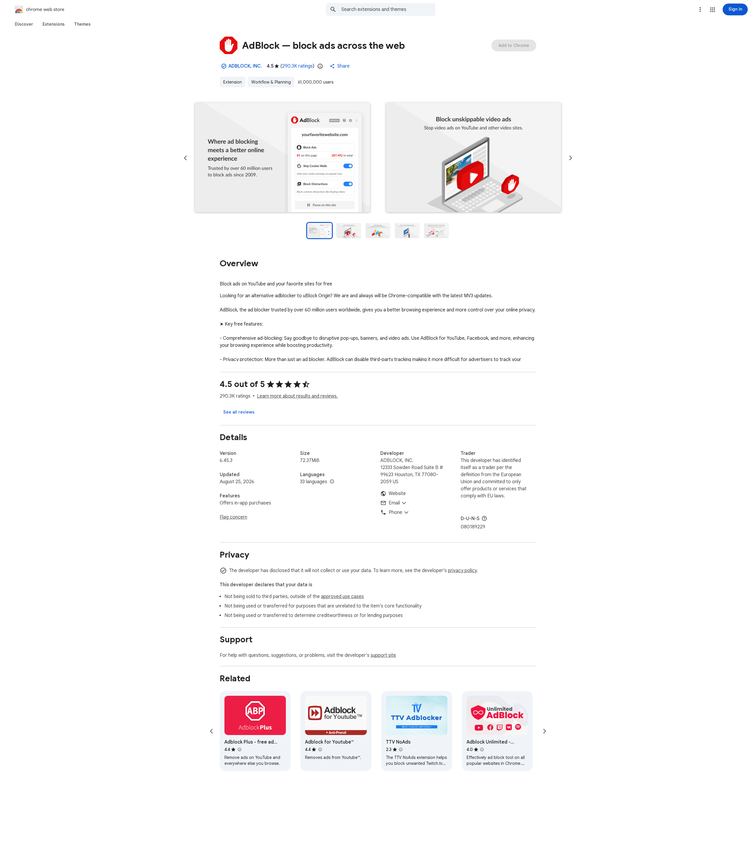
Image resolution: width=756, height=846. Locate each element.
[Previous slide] (185, 158)
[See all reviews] (239, 412)
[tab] (24, 24)
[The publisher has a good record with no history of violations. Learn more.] (224, 66)
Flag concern (233, 517)
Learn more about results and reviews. (297, 396)
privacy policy (462, 571)
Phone (395, 512)
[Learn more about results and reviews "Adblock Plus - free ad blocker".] (239, 749)
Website (397, 494)
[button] (712, 10)
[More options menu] (700, 9)
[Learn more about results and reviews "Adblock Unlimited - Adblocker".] (482, 749)
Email (394, 503)
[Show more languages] (331, 481)
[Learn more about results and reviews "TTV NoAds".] (401, 749)
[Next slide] (570, 158)
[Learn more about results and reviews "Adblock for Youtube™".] (320, 749)
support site (383, 655)
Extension (232, 82)
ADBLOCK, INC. (245, 66)
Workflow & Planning (271, 82)
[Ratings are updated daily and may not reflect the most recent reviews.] (320, 66)
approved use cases (342, 597)
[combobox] (388, 9)
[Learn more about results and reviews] (484, 518)
